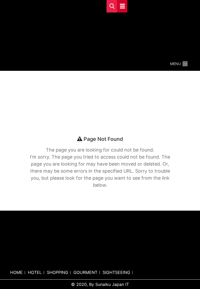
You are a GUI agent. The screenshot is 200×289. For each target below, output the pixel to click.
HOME (16, 272)
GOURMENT (85, 272)
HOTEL (35, 272)
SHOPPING (57, 272)
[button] (175, 64)
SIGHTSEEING (116, 272)
